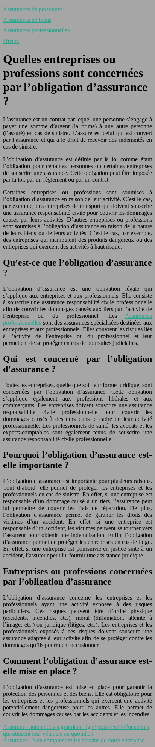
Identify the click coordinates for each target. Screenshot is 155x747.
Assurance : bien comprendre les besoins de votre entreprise (73, 740)
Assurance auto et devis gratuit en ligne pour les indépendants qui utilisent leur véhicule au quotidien (76, 730)
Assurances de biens (27, 20)
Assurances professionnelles (36, 30)
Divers (11, 41)
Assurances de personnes (32, 9)
